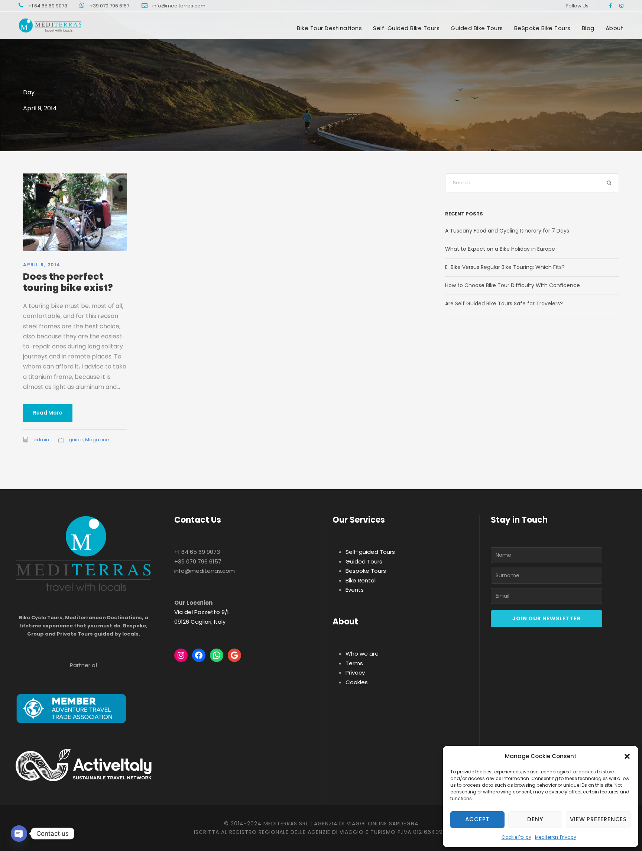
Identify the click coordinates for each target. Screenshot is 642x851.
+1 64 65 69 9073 (48, 5)
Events (355, 590)
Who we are (362, 653)
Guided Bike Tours (477, 28)
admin (41, 439)
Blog (588, 28)
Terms (354, 663)
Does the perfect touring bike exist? (68, 282)
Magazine (97, 439)
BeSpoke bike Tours (542, 28)
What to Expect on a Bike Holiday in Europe (500, 249)
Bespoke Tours (366, 571)
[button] (627, 756)
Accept (477, 819)
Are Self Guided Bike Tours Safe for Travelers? (504, 303)
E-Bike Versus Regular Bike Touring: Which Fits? (505, 267)
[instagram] (621, 5)
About (615, 28)
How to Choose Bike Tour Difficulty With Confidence (512, 285)
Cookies (357, 682)
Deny (535, 819)
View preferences (598, 819)
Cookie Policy (516, 837)
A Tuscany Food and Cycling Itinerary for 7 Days (507, 230)
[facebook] (610, 5)
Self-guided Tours (370, 552)
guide (76, 439)
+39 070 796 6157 (110, 5)
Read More (47, 412)
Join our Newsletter (546, 618)
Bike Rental (361, 580)
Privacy (355, 672)
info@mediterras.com (178, 5)
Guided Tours (364, 561)
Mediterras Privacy (555, 837)
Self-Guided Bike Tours (406, 28)
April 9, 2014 (42, 265)
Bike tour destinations (329, 28)
